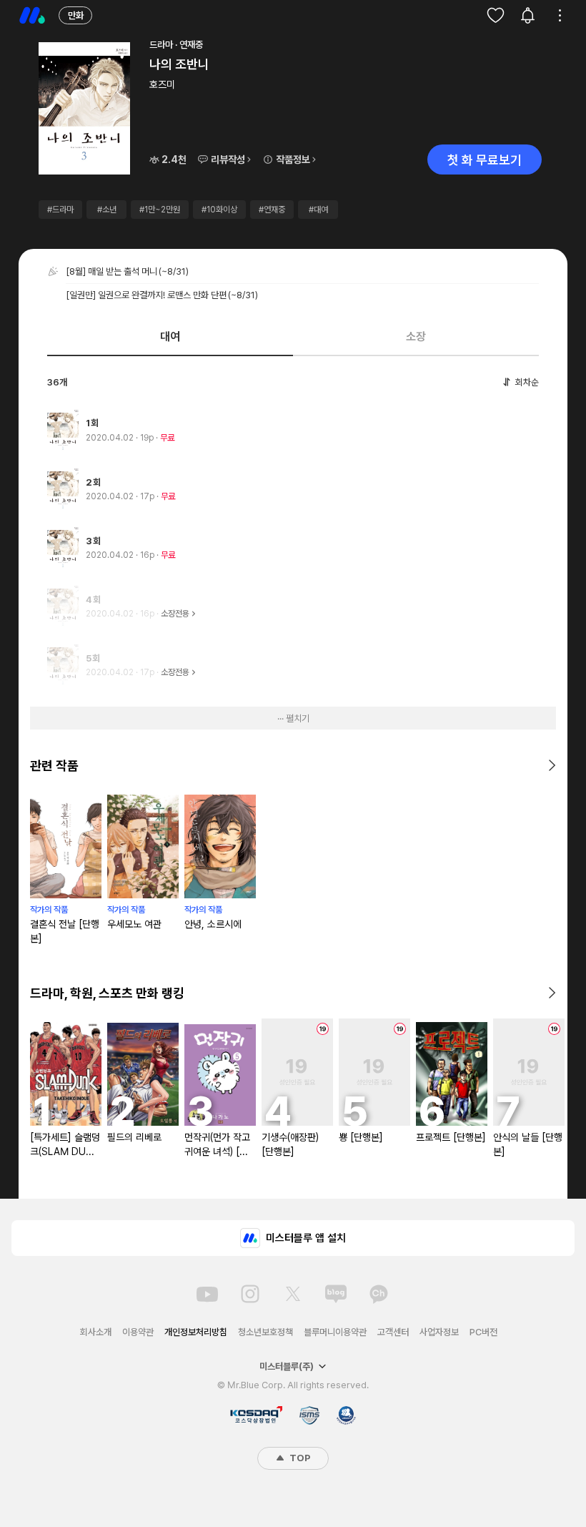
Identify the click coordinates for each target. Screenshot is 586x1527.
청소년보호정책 (265, 1332)
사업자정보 (439, 1332)
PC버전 (483, 1332)
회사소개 (95, 1332)
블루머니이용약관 (335, 1332)
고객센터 (393, 1332)
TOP (298, 1458)
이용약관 (138, 1332)
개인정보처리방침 (195, 1332)
